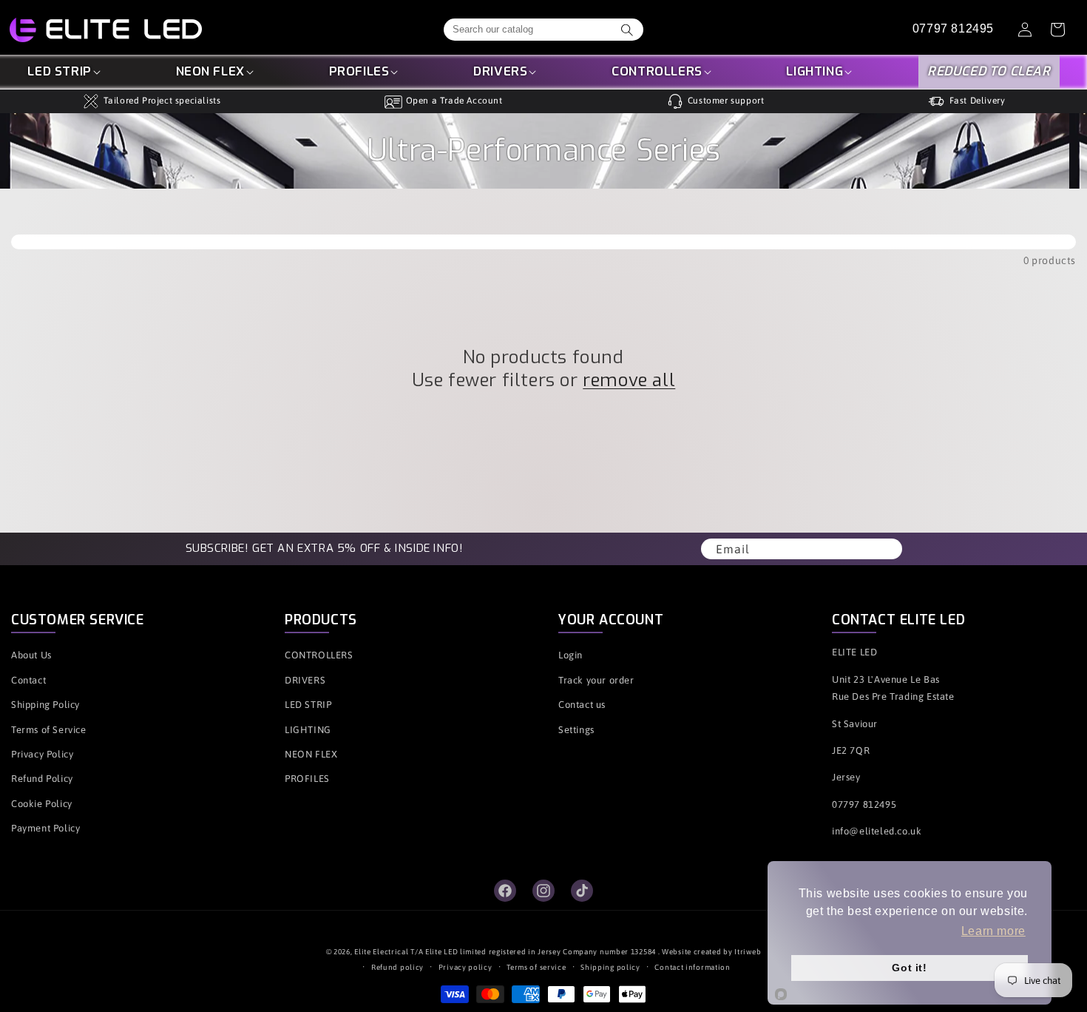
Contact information (692, 967)
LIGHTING (814, 72)
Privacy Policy (42, 754)
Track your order (596, 680)
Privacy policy (465, 967)
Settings (576, 729)
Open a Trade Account (454, 100)
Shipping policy (610, 967)
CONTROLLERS (657, 72)
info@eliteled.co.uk (876, 831)
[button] (64, 72)
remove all (629, 380)
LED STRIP (59, 72)
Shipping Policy (45, 704)
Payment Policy (45, 828)
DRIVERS (500, 72)
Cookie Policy (41, 803)
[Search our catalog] (627, 29)
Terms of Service (49, 729)
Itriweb (747, 952)
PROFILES (359, 72)
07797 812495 (953, 29)
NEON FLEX (210, 72)
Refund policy (397, 967)
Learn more (993, 931)
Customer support (726, 100)
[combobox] (543, 29)
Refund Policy (42, 778)
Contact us (582, 704)
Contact (28, 680)
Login (570, 655)
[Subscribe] (886, 549)
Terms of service (536, 967)
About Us (31, 655)
